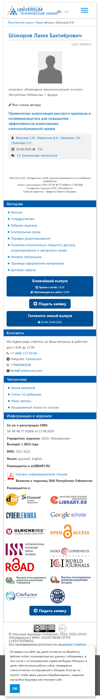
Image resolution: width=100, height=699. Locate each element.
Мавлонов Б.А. (47, 138)
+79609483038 (20, 365)
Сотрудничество (22, 219)
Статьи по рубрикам (26, 394)
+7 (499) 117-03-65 (23, 353)
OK (14, 689)
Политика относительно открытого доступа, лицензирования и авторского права (43, 247)
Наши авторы (21, 401)
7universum (26, 359)
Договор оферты (23, 270)
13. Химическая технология (37, 155)
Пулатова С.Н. (21, 143)
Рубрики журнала (24, 225)
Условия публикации (26, 257)
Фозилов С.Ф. (25, 138)
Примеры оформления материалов (37, 263)
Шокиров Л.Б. (70, 138)
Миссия (16, 212)
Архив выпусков (23, 388)
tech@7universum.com (26, 370)
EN (66, 11)
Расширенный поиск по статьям (35, 407)
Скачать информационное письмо (41, 474)
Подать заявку (52, 303)
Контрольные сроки (26, 232)
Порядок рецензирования (30, 238)
